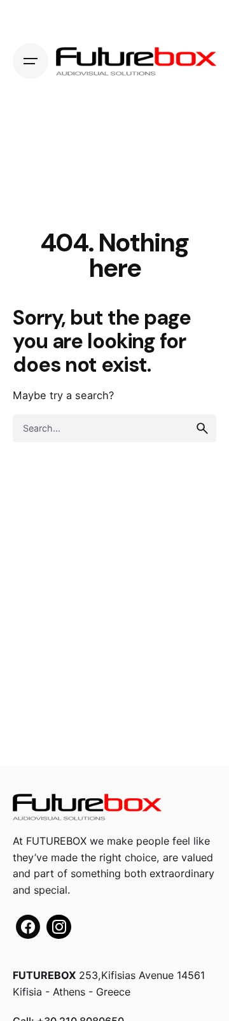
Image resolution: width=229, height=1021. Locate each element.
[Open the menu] (30, 61)
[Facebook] (28, 927)
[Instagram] (58, 927)
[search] (202, 428)
